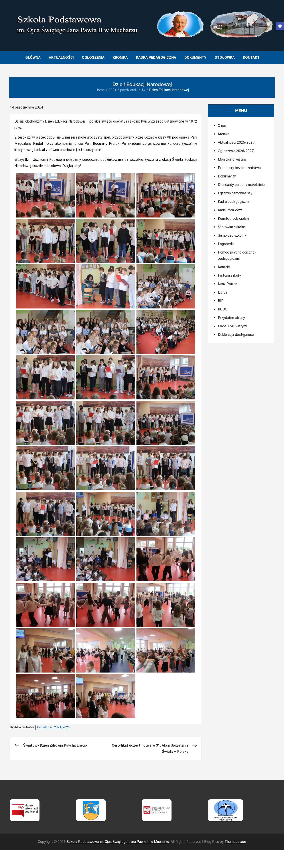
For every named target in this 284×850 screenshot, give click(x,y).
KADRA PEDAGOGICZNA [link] (156, 57)
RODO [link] (222, 309)
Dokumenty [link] (227, 176)
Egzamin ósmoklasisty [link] (235, 193)
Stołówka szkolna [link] (232, 227)
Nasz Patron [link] (227, 284)
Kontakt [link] (224, 267)
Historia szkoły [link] (229, 275)
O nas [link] (222, 125)
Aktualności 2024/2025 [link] (53, 727)
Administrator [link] (24, 727)
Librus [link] (222, 292)
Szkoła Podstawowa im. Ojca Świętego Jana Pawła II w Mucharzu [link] (118, 842)
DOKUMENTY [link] (195, 57)
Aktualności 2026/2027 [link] (236, 142)
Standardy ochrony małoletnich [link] (242, 185)
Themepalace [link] (235, 842)
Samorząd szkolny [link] (232, 235)
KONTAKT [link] (251, 57)
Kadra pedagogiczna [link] (233, 201)
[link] (280, 26)
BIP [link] (221, 301)
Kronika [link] (223, 134)
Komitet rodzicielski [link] (233, 218)
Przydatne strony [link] (231, 318)
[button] (46, 195)
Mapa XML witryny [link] (232, 326)
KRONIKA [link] (120, 57)
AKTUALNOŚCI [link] (61, 57)
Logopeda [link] (226, 244)
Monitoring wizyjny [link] (232, 159)
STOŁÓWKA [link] (225, 57)
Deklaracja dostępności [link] (236, 334)
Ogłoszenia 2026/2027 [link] (236, 151)
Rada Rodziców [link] (230, 210)
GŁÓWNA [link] (33, 57)
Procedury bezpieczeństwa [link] (239, 168)
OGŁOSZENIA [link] (93, 57)
